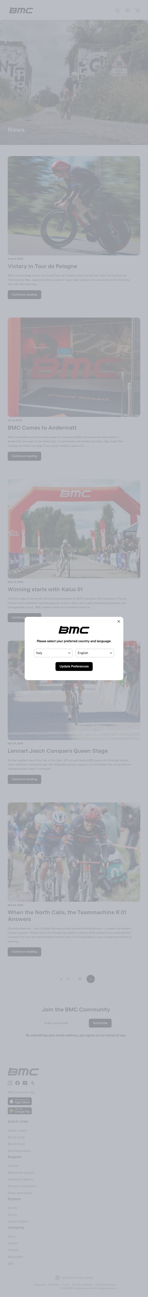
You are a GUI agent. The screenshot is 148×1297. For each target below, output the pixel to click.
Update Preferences (74, 666)
